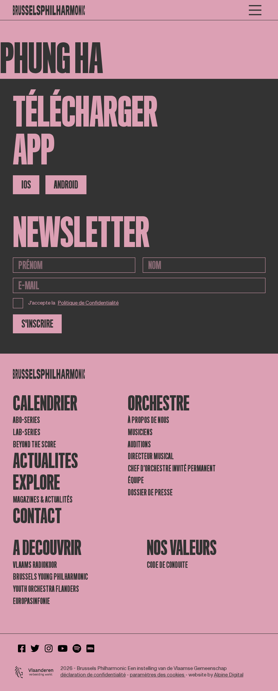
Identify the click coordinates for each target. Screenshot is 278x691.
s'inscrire (37, 324)
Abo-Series (26, 420)
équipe (136, 480)
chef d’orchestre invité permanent (172, 468)
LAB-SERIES (26, 432)
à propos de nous (148, 420)
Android (66, 185)
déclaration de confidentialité (93, 674)
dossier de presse (150, 492)
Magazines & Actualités (43, 499)
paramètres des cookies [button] (157, 674)
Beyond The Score (34, 444)
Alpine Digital (228, 674)
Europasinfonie (31, 601)
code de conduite (167, 565)
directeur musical (151, 456)
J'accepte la (73, 303)
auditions (139, 444)
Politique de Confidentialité (88, 303)
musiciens (140, 432)
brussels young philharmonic (50, 576)
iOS (26, 185)
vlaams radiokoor (35, 565)
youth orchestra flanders (46, 589)
